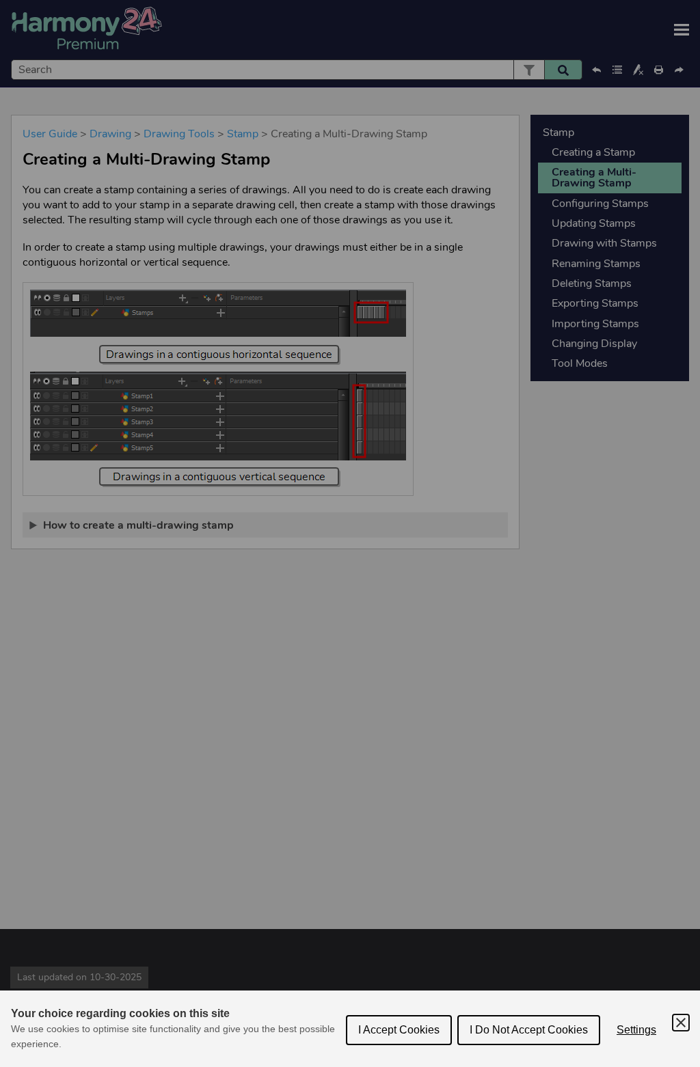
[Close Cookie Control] (681, 1022)
